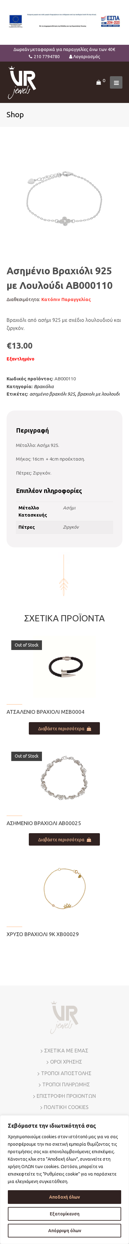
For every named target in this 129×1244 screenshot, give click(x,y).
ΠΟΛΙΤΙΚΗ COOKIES (66, 1107)
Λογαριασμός (86, 56)
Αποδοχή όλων (64, 1197)
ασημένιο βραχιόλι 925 (52, 394)
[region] (64, 1179)
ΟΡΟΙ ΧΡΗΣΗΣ (66, 1062)
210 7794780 (47, 56)
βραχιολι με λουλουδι (98, 394)
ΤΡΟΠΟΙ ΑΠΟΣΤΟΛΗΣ (66, 1073)
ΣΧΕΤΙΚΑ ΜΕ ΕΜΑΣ (66, 1050)
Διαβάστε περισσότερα (61, 728)
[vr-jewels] (22, 82)
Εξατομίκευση (65, 1213)
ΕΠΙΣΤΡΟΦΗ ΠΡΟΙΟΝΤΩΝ (66, 1096)
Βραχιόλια (44, 386)
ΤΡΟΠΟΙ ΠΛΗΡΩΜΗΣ (66, 1084)
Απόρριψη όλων (64, 1230)
